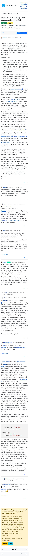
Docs (21, 8)
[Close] (26, 510)
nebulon (5, 262)
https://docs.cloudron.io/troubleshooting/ (13, 136)
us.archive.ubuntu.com (17, 130)
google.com (4, 142)
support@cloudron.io (21, 361)
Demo (25, 6)
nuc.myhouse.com (16, 89)
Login (10, 543)
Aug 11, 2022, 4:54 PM (17, 364)
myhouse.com (14, 99)
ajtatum (5, 37)
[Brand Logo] (3, 5)
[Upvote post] (24, 183)
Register (5, 543)
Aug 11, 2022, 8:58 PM (15, 486)
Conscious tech (4, 254)
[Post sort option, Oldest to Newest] (3, 33)
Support (11, 23)
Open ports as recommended (9, 220)
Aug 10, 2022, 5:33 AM (17, 300)
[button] (2, 553)
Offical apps (23, 3)
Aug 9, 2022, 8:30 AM (20, 262)
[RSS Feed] (18, 28)
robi (4, 230)
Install (25, 8)
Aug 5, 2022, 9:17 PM (17, 37)
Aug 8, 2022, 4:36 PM (17, 187)
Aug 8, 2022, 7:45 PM (15, 230)
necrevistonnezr (7, 206)
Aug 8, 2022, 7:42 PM (11, 208)
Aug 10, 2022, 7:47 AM (15, 345)
